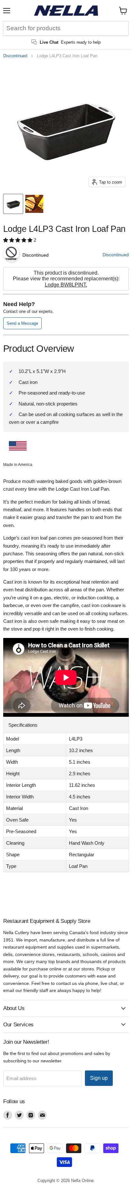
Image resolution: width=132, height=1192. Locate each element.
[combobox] (65, 28)
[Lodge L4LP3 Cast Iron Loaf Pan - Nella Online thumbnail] (13, 204)
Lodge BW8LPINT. (66, 284)
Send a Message (22, 323)
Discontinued (15, 56)
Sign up (99, 1078)
